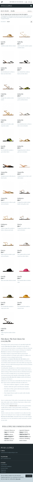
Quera (19, 224)
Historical (3, 472)
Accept (29, 476)
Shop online (5, 11)
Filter (29, 11)
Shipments (3, 470)
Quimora (20, 198)
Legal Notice (4, 464)
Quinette (4, 68)
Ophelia (20, 42)
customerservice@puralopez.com (9, 452)
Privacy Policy (4, 468)
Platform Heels (23, 432)
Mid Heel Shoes (8, 440)
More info (18, 479)
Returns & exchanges (16, 1)
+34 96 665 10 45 (7, 458)
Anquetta (4, 172)
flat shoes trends (13, 405)
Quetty (3, 42)
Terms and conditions (6, 466)
